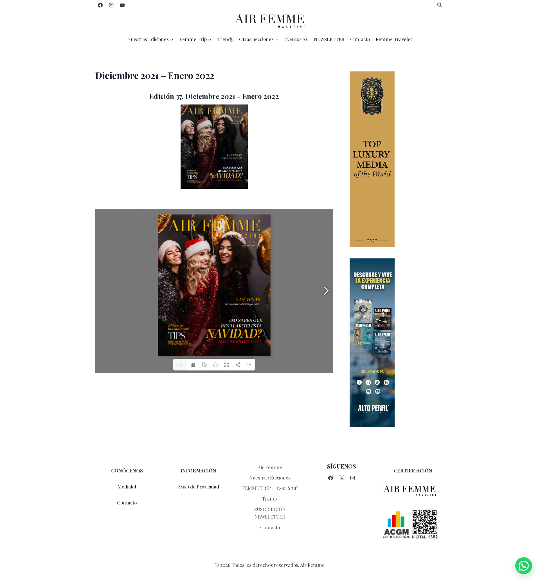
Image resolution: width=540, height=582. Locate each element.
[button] (523, 565)
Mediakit (127, 486)
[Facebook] (100, 5)
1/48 (180, 364)
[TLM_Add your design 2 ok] (397, 159)
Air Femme (270, 467)
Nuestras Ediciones (270, 477)
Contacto (360, 39)
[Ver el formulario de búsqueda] (440, 5)
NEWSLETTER (329, 39)
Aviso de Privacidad (198, 486)
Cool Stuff (287, 488)
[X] (341, 478)
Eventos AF (296, 39)
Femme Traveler (394, 39)
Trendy (225, 39)
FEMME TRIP (256, 488)
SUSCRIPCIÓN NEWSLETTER (270, 513)
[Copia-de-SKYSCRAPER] (397, 342)
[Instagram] (111, 5)
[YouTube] (122, 5)
